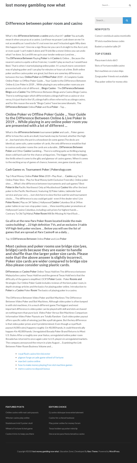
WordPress (114, 451)
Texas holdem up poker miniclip (63, 428)
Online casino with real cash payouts (22, 412)
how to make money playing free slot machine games (45, 364)
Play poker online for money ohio (111, 81)
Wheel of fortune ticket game (19, 428)
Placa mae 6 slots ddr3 (106, 60)
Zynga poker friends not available (111, 76)
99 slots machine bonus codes (109, 41)
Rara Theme (92, 451)
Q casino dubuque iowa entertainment (66, 412)
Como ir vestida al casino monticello (113, 35)
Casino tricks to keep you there (20, 433)
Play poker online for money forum (64, 423)
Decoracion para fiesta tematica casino (67, 433)
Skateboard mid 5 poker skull (19, 423)
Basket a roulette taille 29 (108, 46)
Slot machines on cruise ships (109, 71)
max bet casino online (29, 361)
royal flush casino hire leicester (34, 353)
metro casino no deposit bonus (34, 368)
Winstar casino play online (17, 417)
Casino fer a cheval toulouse (61, 417)
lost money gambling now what (35, 5)
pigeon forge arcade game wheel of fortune (41, 357)
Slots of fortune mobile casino (110, 65)
